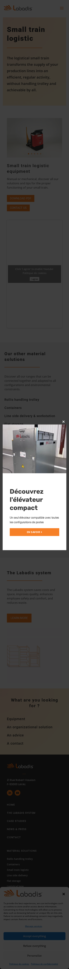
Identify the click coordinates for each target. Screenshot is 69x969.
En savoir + (34, 532)
